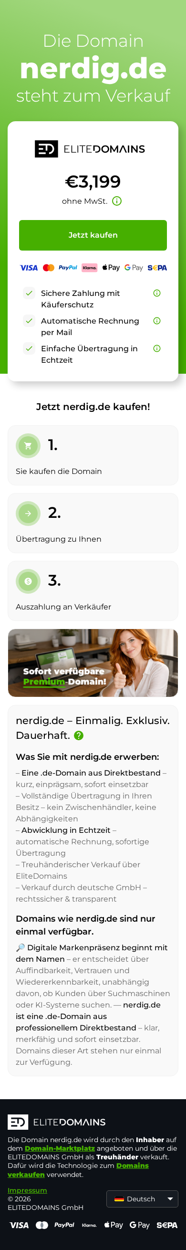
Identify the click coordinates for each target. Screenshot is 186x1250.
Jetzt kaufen (93, 235)
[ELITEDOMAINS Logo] (93, 1123)
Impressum (27, 1190)
